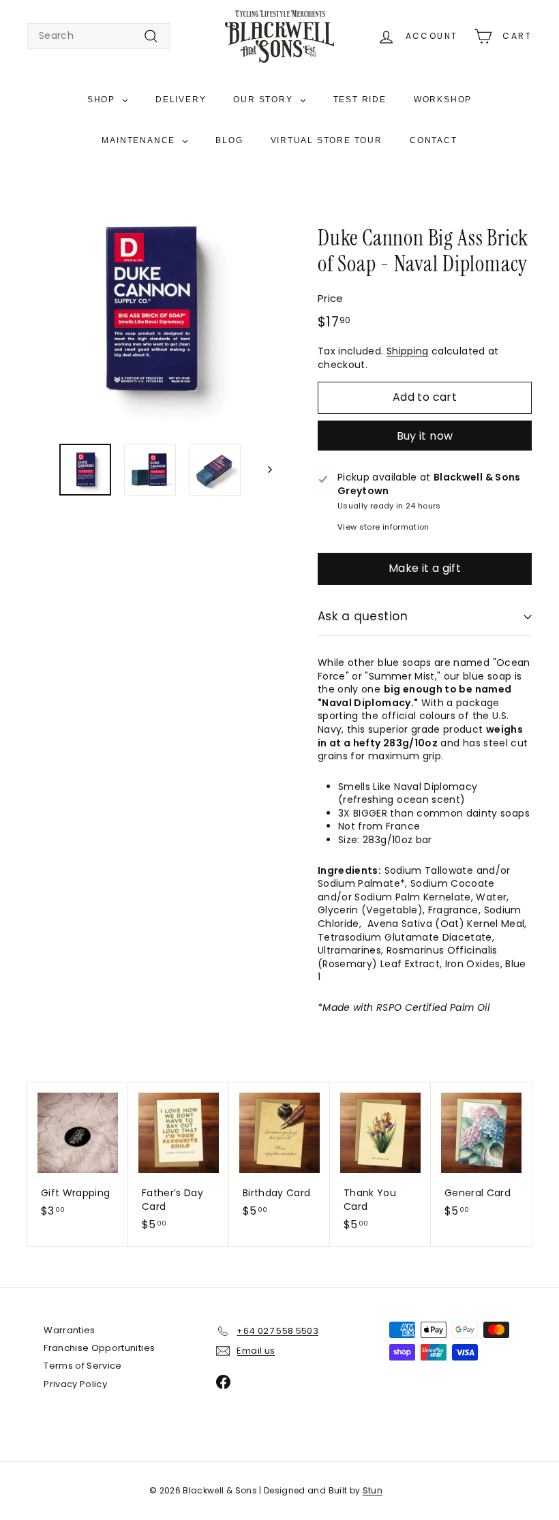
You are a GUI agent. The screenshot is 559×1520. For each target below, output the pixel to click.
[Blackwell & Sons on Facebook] (223, 1382)
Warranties (69, 1330)
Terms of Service (83, 1365)
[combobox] (98, 36)
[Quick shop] (122, 1091)
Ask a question (363, 616)
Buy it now (425, 436)
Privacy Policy (75, 1384)
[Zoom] (149, 309)
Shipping (408, 351)
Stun (372, 1490)
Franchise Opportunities (99, 1347)
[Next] (263, 469)
